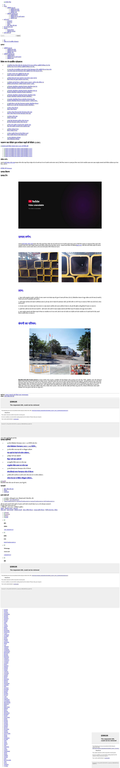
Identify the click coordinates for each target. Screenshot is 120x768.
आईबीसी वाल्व (13, 18)
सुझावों (2, 508)
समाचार (6, 28)
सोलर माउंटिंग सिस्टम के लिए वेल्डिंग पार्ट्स (17, 134)
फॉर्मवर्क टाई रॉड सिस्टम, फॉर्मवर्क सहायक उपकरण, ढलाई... (21, 83)
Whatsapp (9, 168)
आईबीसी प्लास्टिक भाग (12, 13)
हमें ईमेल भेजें (3, 168)
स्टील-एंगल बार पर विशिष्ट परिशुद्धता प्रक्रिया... (20, 478)
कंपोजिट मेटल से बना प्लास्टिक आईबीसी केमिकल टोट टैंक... (21, 66)
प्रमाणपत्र (9, 21)
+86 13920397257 (14, 499)
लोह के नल (79, 245)
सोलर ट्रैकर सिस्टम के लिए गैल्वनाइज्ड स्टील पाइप (19, 113)
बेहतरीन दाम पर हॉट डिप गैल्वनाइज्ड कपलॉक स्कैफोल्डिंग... (21, 105)
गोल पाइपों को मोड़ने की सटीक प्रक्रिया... (18, 453)
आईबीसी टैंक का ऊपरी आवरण (17, 16)
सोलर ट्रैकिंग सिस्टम (28, 510)
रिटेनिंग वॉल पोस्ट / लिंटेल (51, 510)
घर (4, 4)
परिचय (8, 24)
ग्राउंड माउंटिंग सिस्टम (39, 510)
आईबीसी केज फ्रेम (14, 9)
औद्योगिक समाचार (11, 31)
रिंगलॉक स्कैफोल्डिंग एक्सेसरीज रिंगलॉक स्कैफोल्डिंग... (19, 88)
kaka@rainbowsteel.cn (10, 501)
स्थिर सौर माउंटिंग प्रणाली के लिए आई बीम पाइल (18, 126)
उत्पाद (5, 6)
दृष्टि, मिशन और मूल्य (12, 25)
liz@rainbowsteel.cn (49, 501)
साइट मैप (15, 508)
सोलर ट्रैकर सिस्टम (12, 109)
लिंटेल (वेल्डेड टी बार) (12, 130)
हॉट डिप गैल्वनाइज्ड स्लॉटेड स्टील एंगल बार (17, 122)
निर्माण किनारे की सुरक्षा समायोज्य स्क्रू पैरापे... (18, 79)
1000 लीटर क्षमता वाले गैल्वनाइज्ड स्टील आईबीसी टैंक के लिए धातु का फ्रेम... (25, 71)
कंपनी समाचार (10, 30)
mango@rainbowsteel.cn (37, 501)
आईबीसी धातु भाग (11, 7)
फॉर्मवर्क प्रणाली (18, 510)
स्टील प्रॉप (3, 510)
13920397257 (7, 555)
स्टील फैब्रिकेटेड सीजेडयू (13, 139)
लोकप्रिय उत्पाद (8, 508)
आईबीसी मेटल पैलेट (15, 10)
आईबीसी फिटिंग (14, 15)
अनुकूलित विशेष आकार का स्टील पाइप (17, 465)
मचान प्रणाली (10, 510)
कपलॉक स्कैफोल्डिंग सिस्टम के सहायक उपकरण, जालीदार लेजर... (22, 100)
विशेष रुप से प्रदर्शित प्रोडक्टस (11, 41)
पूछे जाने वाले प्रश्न (8, 27)
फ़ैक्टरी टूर (9, 22)
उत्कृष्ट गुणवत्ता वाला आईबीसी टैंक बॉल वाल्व (17, 75)
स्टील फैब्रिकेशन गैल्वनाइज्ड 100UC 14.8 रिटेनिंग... (22, 446)
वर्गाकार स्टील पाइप (11, 117)
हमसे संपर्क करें (7, 32)
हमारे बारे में (6, 19)
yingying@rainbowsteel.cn (23, 501)
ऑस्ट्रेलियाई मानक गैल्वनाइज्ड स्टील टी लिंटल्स (20, 472)
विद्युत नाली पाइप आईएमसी (14, 459)
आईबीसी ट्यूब (13, 12)
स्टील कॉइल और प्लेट (9, 396)
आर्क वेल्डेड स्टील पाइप (9, 162)
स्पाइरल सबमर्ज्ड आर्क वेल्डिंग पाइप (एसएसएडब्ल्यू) (16, 395)
